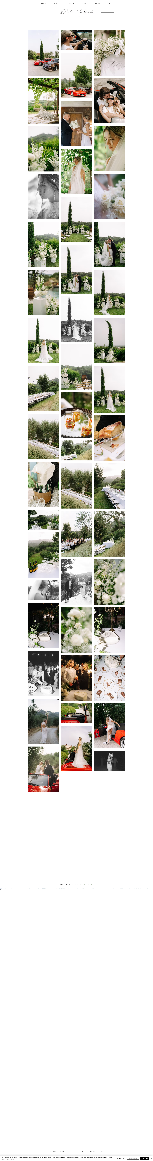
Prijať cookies (144, 1158)
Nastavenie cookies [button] (121, 1158)
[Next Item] (148, 1019)
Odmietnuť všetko (133, 1158)
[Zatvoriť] (151, 1158)
